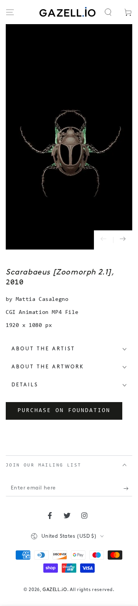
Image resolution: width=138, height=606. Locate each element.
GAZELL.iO (55, 590)
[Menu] (10, 12)
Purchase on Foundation (64, 411)
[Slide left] (103, 240)
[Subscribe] (127, 488)
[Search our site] (108, 12)
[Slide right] (122, 240)
